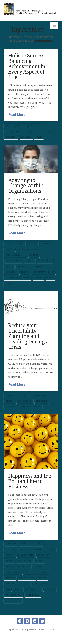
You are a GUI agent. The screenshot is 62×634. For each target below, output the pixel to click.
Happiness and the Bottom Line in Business (29, 481)
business (9, 244)
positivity (42, 578)
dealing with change (27, 249)
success (39, 137)
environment (43, 555)
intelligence (22, 266)
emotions (51, 549)
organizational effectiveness (18, 278)
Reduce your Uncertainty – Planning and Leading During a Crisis (28, 336)
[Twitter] (27, 621)
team (8, 589)
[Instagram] (42, 621)
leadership (37, 266)
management (11, 137)
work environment (14, 595)
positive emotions (26, 578)
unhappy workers (33, 589)
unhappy (18, 589)
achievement (11, 544)
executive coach (45, 261)
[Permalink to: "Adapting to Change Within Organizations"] (31, 159)
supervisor (10, 284)
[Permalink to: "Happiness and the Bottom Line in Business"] (31, 441)
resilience (38, 278)
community (23, 549)
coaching (21, 125)
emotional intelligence (15, 131)
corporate (34, 125)
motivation (10, 407)
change (20, 244)
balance (9, 125)
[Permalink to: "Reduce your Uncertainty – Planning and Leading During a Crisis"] (31, 305)
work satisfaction (13, 601)
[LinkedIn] (35, 621)
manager (25, 272)
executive (34, 131)
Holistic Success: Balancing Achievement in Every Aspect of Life (27, 66)
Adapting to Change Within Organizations (26, 185)
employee (34, 255)
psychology (26, 137)
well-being (50, 589)
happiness (9, 566)
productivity (11, 584)
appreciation (26, 544)
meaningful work (13, 572)
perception (10, 578)
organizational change (44, 272)
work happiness (33, 595)
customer (10, 249)
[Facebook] (20, 621)
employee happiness (13, 261)
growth (9, 266)
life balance (48, 131)
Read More (16, 115)
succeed (24, 584)
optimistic (44, 572)
